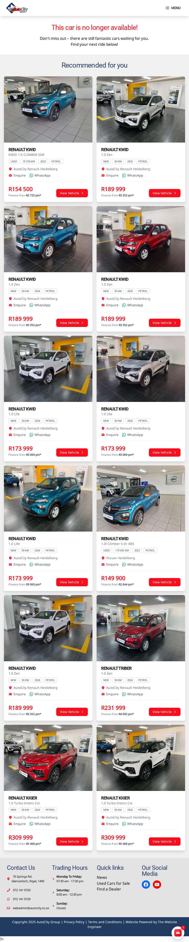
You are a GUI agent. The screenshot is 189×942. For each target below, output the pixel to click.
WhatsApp (42, 175)
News (102, 877)
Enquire (20, 175)
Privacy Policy (74, 922)
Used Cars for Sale (113, 883)
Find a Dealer (109, 889)
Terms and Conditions (105, 922)
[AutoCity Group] (17, 8)
